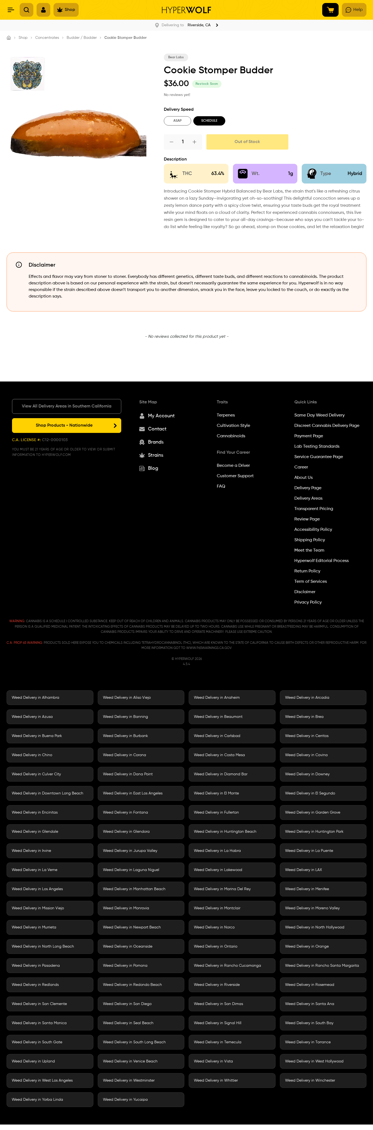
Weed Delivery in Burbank (125, 736)
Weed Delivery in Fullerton (216, 812)
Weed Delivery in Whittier (216, 1080)
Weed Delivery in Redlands (35, 985)
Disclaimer (304, 592)
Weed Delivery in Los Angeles (37, 889)
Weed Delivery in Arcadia (307, 698)
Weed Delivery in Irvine (31, 851)
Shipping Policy (309, 540)
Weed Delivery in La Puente (309, 851)
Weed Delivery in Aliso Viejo (127, 698)
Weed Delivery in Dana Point (128, 774)
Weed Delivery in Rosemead (309, 985)
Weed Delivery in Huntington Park (314, 832)
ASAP (177, 121)
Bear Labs (176, 57)
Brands (156, 442)
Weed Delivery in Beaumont (218, 717)
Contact (157, 429)
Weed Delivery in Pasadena (36, 966)
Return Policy (307, 571)
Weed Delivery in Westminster (129, 1080)
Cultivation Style (233, 426)
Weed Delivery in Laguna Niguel (131, 870)
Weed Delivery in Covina (306, 755)
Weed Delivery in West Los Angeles (42, 1080)
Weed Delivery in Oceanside (127, 946)
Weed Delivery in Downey (307, 774)
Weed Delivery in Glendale (35, 832)
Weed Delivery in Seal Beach (128, 1023)
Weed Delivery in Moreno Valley (312, 908)
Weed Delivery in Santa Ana (309, 1004)
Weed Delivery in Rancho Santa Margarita (322, 966)
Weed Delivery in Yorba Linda (37, 1100)
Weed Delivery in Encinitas (35, 812)
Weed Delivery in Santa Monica (39, 1023)
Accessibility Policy (313, 530)
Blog (153, 468)
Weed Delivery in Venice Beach (130, 1061)
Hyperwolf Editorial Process (321, 561)
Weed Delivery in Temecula (217, 1042)
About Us (303, 478)
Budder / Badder (82, 38)
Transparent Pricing (313, 509)
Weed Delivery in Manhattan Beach (134, 889)
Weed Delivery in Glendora (126, 832)
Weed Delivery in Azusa (32, 717)
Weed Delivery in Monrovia (126, 908)
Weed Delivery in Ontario (215, 946)
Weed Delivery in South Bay (309, 1023)
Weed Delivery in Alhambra (35, 698)
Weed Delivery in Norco (214, 927)
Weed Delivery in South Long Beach (134, 1042)
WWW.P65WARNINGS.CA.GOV (209, 648)
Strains (155, 455)
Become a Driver (233, 466)
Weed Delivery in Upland (33, 1061)
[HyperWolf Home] (186, 10)
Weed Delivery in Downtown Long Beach (47, 793)
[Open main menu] (11, 10)
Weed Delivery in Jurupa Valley (130, 851)
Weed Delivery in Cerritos (306, 736)
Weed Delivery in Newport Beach (132, 927)
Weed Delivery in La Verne (34, 870)
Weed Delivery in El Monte (216, 793)
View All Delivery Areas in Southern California (66, 406)
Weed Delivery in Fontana (125, 812)
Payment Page (308, 436)
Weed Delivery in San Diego (127, 1004)
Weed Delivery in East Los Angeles (132, 793)
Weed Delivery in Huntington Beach (225, 832)
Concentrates (47, 38)
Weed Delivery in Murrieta (34, 927)
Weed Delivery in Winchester (310, 1080)
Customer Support (235, 476)
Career (301, 467)
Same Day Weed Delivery (319, 415)
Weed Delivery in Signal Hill (217, 1023)
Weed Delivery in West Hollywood (314, 1061)
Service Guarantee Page (318, 457)
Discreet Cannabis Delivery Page (326, 426)
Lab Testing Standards (316, 446)
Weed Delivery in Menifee (307, 889)
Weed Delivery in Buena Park (37, 736)
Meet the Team (309, 550)
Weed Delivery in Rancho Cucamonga (227, 966)
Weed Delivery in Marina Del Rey (222, 889)
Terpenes (226, 415)
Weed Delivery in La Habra (217, 851)
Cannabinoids (231, 436)
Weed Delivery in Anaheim (217, 698)
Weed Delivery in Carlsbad (217, 736)
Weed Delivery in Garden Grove (312, 812)
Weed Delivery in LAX (303, 870)
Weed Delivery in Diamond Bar (220, 774)
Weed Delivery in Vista (213, 1061)
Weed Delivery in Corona (124, 755)
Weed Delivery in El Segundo (310, 793)
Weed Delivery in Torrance (308, 1042)
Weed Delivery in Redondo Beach (132, 985)
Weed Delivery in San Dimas (218, 1004)
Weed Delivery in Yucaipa (125, 1100)
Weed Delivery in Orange (307, 946)
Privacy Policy (308, 602)
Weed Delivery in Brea (304, 717)
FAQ (221, 486)
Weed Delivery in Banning (125, 717)
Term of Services (310, 581)
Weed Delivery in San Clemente (39, 1004)
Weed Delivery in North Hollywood (314, 927)
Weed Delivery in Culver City (36, 774)
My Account (161, 415)
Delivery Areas (308, 498)
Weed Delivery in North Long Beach (43, 946)
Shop (23, 38)
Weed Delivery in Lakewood (218, 870)
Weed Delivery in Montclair (217, 908)
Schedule (209, 121)
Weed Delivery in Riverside (217, 985)
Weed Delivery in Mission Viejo (38, 908)
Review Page (307, 519)
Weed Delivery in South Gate (37, 1042)
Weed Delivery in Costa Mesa (219, 755)
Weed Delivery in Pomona (125, 966)
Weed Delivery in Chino (32, 755)
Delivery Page (307, 488)
